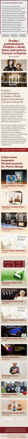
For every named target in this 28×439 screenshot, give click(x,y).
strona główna (9, 428)
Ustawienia (14, 35)
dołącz (15, 428)
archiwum (22, 430)
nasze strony (21, 428)
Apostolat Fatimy (22, 437)
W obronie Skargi (15, 430)
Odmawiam (5, 35)
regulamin (7, 431)
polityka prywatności (16, 431)
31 (6, 421)
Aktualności (23, 436)
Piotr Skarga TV (13, 437)
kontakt (23, 431)
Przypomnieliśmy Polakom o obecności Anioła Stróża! (14, 187)
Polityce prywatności (11, 13)
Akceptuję (22, 35)
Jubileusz (7, 430)
